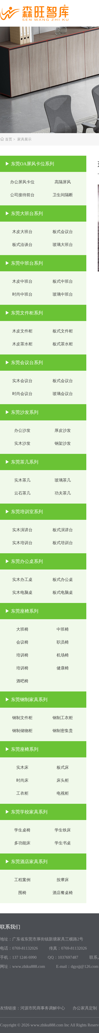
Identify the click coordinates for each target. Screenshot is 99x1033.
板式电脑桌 (63, 592)
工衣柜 (22, 793)
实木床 (22, 767)
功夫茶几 (63, 493)
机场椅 (63, 655)
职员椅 (63, 642)
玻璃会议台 (63, 393)
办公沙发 (22, 430)
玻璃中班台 (63, 294)
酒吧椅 (22, 681)
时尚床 (22, 780)
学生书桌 (63, 843)
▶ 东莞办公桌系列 (24, 561)
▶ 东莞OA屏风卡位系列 (29, 163)
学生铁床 (63, 830)
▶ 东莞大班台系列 (24, 213)
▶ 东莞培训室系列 (24, 511)
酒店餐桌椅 (63, 892)
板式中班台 (63, 281)
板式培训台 (63, 543)
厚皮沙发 (63, 430)
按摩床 (63, 880)
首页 (8, 139)
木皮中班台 (22, 281)
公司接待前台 (22, 195)
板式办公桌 (63, 579)
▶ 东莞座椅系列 (21, 611)
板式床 (63, 767)
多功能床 (22, 843)
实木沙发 (22, 443)
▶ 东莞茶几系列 (21, 462)
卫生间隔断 (63, 195)
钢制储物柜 (22, 730)
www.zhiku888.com (46, 1025)
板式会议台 (63, 231)
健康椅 (63, 668)
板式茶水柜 (63, 344)
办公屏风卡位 (22, 182)
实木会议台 (22, 381)
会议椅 (22, 642)
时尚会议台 (22, 393)
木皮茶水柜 (22, 344)
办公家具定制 (85, 1008)
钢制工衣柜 (63, 718)
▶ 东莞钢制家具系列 (26, 699)
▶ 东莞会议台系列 (24, 362)
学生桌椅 (22, 830)
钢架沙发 (63, 443)
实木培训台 (22, 543)
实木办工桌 (22, 579)
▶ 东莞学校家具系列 (26, 811)
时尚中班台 (22, 294)
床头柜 (63, 780)
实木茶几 (22, 480)
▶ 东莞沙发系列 (21, 412)
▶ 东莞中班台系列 (24, 263)
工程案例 (22, 880)
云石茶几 (22, 493)
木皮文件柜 (22, 331)
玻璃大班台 (63, 244)
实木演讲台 (22, 530)
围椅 (22, 892)
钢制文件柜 (22, 718)
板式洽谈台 (22, 244)
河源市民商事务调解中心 (42, 1008)
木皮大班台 (22, 231)
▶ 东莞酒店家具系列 (26, 861)
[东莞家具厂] (38, 11)
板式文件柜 (63, 331)
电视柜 (63, 793)
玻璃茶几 (63, 480)
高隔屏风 (63, 182)
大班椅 (22, 629)
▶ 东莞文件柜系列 (24, 312)
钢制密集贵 (63, 730)
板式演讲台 (63, 530)
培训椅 (22, 655)
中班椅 (63, 629)
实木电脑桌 (22, 592)
